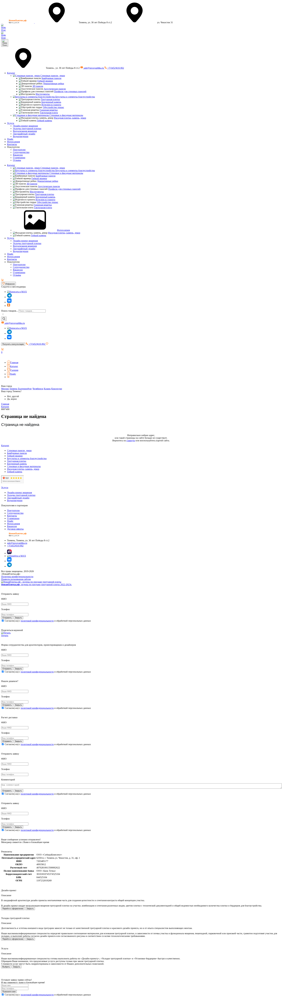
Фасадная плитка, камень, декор (70, 118)
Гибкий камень (44, 120)
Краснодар (56, 388)
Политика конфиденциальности (17, 576)
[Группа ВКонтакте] (9, 302)
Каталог (11, 73)
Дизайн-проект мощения (25, 126)
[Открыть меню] (4, 43)
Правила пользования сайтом (16, 579)
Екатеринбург (25, 388)
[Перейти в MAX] (16, 556)
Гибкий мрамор (45, 81)
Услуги (10, 123)
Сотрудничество (21, 152)
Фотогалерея (13, 141)
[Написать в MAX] (17, 291)
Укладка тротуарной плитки (27, 128)
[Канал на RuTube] (9, 553)
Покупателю (19, 149)
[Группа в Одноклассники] (8, 305)
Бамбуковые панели (51, 78)
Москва (5, 388)
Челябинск (37, 388)
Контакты (12, 144)
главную (130, 440)
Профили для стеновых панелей (70, 91)
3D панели (37, 86)
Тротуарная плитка (50, 99)
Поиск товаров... (9, 311)
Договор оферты (15, 529)
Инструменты (43, 94)
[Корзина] (2, 280)
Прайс (10, 139)
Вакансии (18, 155)
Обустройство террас (53, 107)
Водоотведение (20, 136)
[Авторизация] (3, 356)
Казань (47, 388)
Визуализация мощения (25, 131)
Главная (14, 362)
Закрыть (30, 908)
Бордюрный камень (51, 102)
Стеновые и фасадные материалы (66, 115)
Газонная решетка (49, 110)
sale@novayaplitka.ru (93, 68)
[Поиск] (4, 319)
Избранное (10, 284)
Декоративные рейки (53, 83)
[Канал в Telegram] (9, 333)
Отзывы (17, 160)
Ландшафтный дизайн (24, 134)
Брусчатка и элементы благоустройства (75, 96)
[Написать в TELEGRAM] (3, 37)
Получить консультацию (13, 344)
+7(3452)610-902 (115, 68)
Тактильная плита (49, 112)
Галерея (14, 370)
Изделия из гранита (51, 104)
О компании (19, 157)
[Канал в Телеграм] (9, 297)
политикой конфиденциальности (37, 621)
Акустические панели (55, 89)
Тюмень (13, 388)
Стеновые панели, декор (52, 75)
